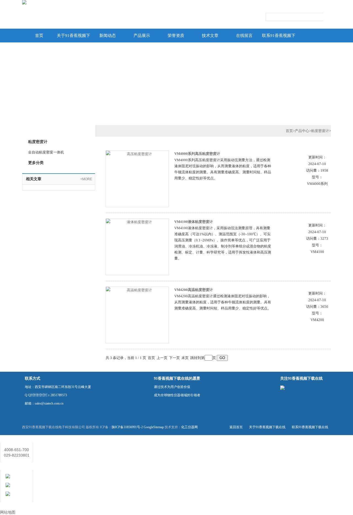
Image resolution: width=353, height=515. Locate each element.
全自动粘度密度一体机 (46, 152)
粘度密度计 (320, 131)
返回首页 (236, 427)
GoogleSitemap (154, 427)
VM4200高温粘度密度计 (193, 290)
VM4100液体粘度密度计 (193, 222)
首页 (39, 35)
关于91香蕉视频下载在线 (73, 37)
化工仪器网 (189, 427)
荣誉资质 (176, 35)
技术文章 (210, 35)
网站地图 (7, 512)
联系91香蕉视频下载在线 (278, 37)
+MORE (86, 179)
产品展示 (141, 35)
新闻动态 (107, 35)
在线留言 (244, 35)
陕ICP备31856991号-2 (127, 427)
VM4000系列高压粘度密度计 (197, 154)
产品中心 (302, 131)
